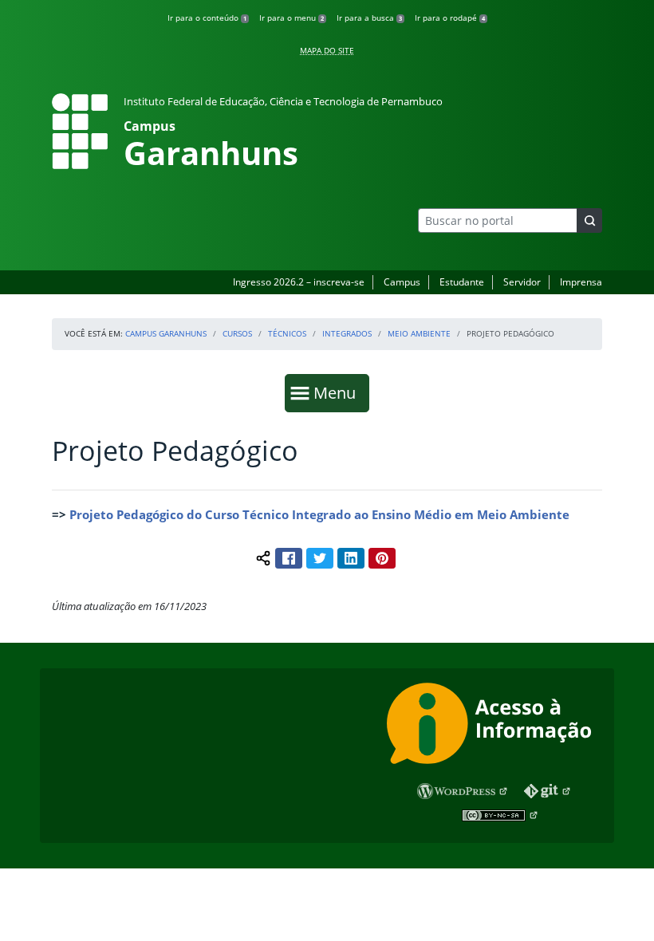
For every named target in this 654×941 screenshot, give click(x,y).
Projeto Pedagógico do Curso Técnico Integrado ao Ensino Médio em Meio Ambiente (321, 514)
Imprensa (581, 282)
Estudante (461, 282)
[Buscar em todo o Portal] (589, 220)
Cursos (237, 333)
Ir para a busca (369, 17)
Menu (338, 392)
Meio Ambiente (419, 333)
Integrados (347, 333)
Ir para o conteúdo (206, 17)
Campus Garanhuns (166, 333)
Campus (402, 282)
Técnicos (287, 333)
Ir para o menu (291, 17)
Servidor (522, 282)
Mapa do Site (327, 50)
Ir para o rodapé (450, 17)
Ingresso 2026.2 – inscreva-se (298, 282)
